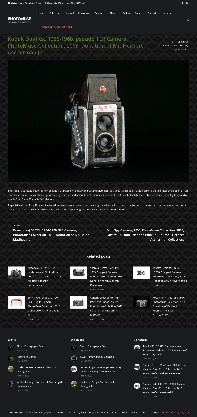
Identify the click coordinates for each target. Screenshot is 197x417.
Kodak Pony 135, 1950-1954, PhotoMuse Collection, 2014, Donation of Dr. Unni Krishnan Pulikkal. (169, 304)
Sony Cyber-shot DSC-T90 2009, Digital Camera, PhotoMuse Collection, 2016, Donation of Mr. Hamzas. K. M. (44, 306)
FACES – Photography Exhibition (97, 356)
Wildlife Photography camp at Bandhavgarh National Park (39, 384)
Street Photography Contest (32, 346)
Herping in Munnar (26, 356)
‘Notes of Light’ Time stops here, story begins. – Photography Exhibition (100, 369)
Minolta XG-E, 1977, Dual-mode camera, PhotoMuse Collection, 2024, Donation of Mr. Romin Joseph (44, 274)
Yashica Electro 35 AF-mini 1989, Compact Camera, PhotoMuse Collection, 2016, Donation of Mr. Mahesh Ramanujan (106, 276)
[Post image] (16, 272)
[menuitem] (41, 13)
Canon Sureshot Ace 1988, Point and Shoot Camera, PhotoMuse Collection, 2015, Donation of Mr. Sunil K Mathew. (106, 306)
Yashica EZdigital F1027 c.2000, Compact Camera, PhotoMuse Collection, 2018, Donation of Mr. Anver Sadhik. (170, 274)
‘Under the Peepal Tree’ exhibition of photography (36, 369)
